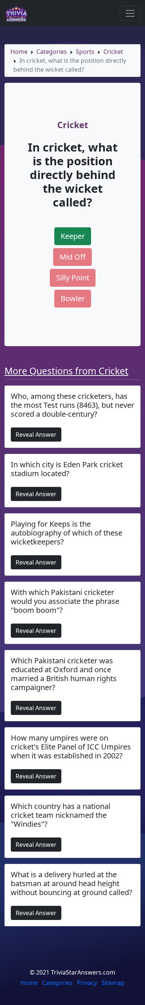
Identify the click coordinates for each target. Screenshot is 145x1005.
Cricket (113, 52)
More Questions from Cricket (66, 371)
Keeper (73, 236)
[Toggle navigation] (130, 13)
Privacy (87, 983)
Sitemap (113, 983)
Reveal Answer (36, 434)
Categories (51, 52)
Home (19, 52)
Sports (85, 52)
